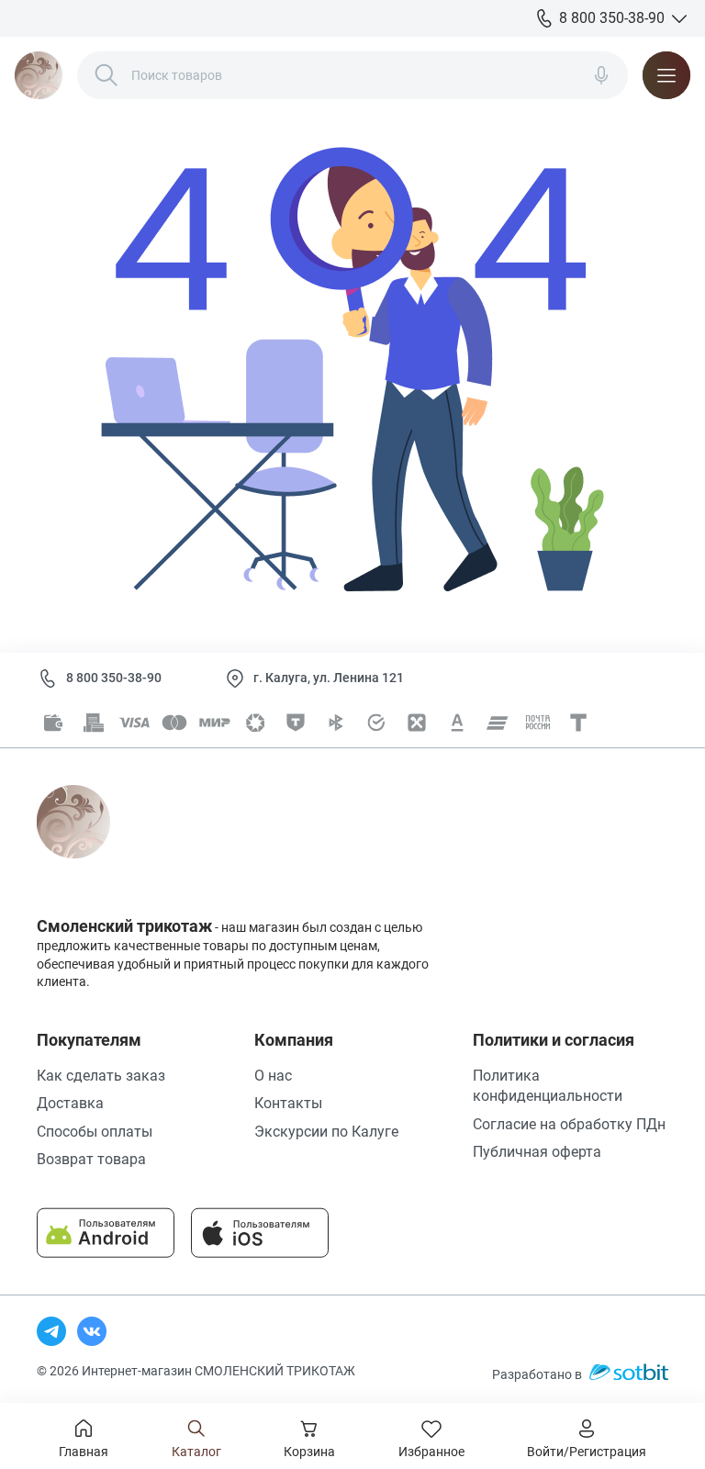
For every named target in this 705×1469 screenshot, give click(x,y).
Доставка (70, 1103)
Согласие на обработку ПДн (569, 1124)
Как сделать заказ (101, 1075)
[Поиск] (106, 75)
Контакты (288, 1103)
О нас (273, 1075)
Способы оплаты (94, 1131)
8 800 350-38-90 (114, 677)
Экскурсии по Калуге (326, 1131)
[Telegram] (51, 1331)
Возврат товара (91, 1159)
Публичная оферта (537, 1152)
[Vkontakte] (91, 1331)
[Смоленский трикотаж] (38, 75)
